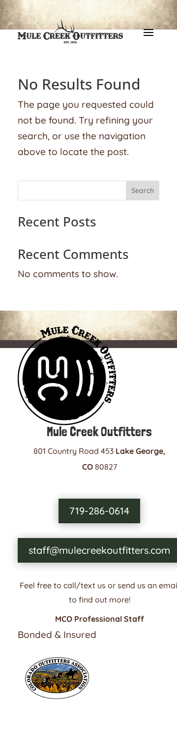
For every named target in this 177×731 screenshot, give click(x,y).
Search (142, 190)
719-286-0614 (99, 511)
